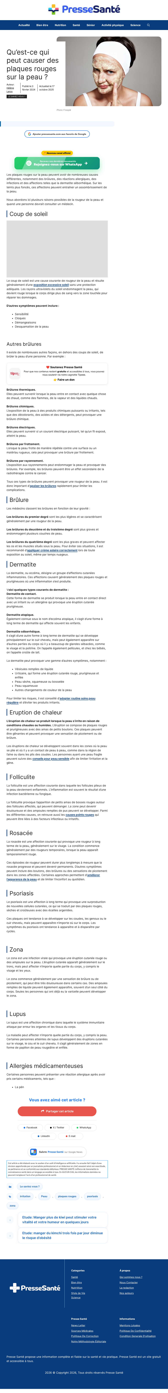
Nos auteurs (127, 1293)
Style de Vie (78, 1293)
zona (12, 1205)
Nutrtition (76, 1287)
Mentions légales (130, 1325)
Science (135, 25)
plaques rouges (67, 1196)
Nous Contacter (129, 1282)
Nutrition (60, 25)
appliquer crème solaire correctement (52, 550)
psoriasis (92, 1196)
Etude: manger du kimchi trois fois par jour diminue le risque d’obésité (62, 1235)
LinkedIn (45, 1136)
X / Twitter (58, 1127)
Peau (44, 1196)
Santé (76, 25)
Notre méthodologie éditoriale (88, 1341)
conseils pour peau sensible (50, 758)
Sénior (91, 25)
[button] (148, 25)
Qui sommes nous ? (131, 1277)
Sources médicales (82, 1330)
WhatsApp (85, 1127)
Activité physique (113, 25)
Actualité (24, 25)
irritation (25, 1196)
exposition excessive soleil (51, 284)
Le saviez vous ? (16, 96)
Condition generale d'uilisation (138, 1336)
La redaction (127, 1287)
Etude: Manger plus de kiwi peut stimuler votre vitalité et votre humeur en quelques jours (59, 1219)
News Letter (78, 1325)
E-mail (72, 1136)
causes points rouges (80, 814)
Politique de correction (85, 1336)
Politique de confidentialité (136, 1330)
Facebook (32, 1127)
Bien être (42, 25)
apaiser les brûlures (43, 485)
